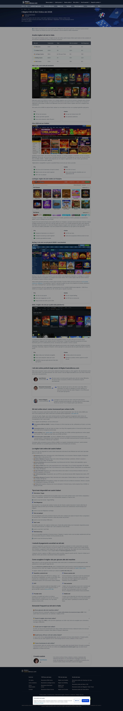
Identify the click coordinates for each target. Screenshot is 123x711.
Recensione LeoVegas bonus (48, 682)
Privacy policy (42, 694)
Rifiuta (77, 700)
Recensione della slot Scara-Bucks (80, 689)
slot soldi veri (75, 413)
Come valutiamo (33, 682)
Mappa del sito (80, 694)
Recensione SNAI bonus (47, 680)
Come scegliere (91, 6)
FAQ (99, 6)
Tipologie (68, 6)
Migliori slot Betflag (63, 682)
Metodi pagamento (79, 6)
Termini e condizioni (70, 694)
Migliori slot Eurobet (63, 689)
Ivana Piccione (32, 14)
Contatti (31, 689)
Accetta (85, 700)
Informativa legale (59, 694)
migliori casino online (80, 568)
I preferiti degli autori (36, 6)
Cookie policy (50, 694)
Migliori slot (60, 6)
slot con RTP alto (49, 589)
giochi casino (49, 432)
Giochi (25, 9)
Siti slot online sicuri (49, 6)
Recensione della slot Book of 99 (80, 684)
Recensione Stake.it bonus (47, 689)
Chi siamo (31, 680)
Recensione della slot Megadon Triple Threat (83, 687)
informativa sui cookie (38, 703)
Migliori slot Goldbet (63, 680)
